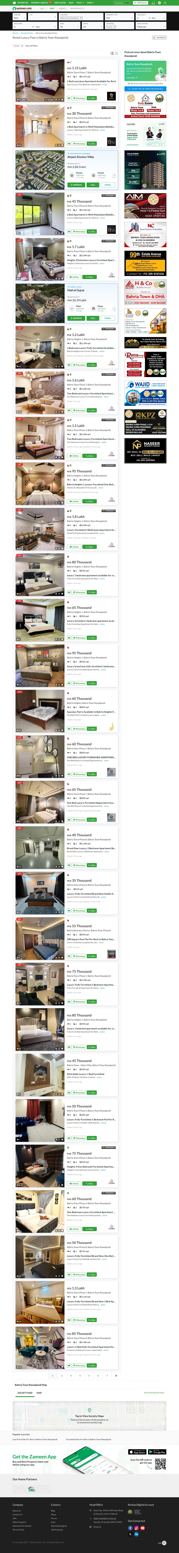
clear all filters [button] (31, 45)
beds (62, 23)
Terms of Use (18, 1529)
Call (93, 98)
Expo (53, 1522)
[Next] (116, 1375)
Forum (54, 1518)
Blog (71, 3)
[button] (19, 18)
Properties (22, 3)
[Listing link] (67, 80)
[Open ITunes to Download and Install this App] (138, 1454)
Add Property (57, 1529)
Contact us (17, 1514)
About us (17, 1510)
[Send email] (69, 98)
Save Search (161, 37)
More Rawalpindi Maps (154, 1392)
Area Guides (60, 3)
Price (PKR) (18, 23)
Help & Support (19, 1522)
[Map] (56, 100)
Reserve (77, 185)
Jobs (15, 1518)
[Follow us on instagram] (137, 1530)
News (53, 1514)
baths (85, 23)
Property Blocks (41, 2)
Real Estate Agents (59, 1526)
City (31, 15)
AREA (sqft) (141, 15)
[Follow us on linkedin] (137, 1536)
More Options (142, 23)
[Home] (14, 2)
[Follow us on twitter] (131, 1536)
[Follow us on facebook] (131, 1530)
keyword (110, 23)
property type (112, 15)
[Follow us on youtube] (143, 1530)
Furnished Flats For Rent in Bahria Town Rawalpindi (88, 1439)
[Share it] (59, 100)
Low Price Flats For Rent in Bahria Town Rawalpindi (35, 1439)
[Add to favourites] (62, 100)
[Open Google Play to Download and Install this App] (157, 1454)
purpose (17, 15)
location (63, 15)
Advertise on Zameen (22, 1526)
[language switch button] (153, 3)
